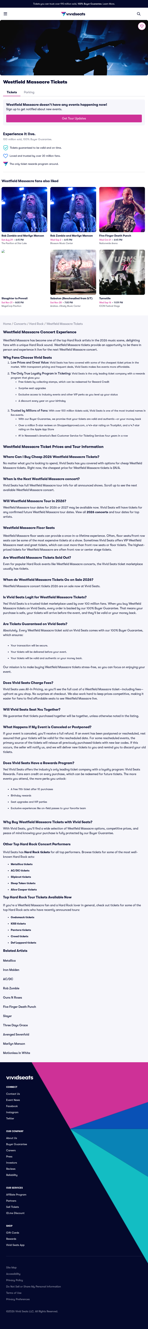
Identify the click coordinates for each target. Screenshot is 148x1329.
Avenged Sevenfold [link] (16, 1034)
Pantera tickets (21, 929)
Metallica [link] (9, 960)
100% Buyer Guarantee (90, 4)
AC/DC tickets (20, 870)
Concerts (20, 324)
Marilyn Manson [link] (14, 1044)
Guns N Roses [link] (12, 997)
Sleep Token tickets (23, 883)
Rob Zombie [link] (11, 988)
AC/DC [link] (8, 979)
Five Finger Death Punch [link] (19, 1007)
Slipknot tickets (21, 876)
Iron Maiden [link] (11, 970)
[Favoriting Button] (142, 26)
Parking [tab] (29, 92)
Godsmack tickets (22, 917)
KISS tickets (18, 923)
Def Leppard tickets (23, 942)
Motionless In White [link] (16, 1053)
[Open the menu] (5, 13)
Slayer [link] (7, 1016)
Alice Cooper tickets (24, 889)
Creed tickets (19, 936)
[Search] (138, 14)
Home (7, 324)
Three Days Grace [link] (15, 1025)
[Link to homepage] (74, 14)
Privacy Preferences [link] (18, 1299)
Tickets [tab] (12, 92)
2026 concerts (97, 512)
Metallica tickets (22, 864)
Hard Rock (36, 324)
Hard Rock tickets (37, 852)
